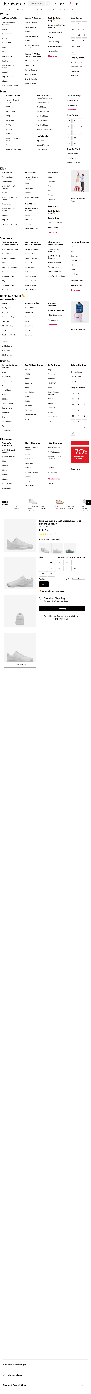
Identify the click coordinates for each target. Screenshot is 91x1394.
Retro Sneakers (8, 272)
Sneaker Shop (77, 280)
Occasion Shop (55, 32)
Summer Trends (55, 46)
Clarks (4, 386)
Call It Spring (7, 381)
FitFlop (5, 399)
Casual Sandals (31, 23)
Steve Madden (7, 422)
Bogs (50, 370)
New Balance (76, 260)
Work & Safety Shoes (10, 86)
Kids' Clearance (55, 443)
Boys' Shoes (30, 172)
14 (69, 144)
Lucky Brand (7, 408)
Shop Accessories (78, 329)
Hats (27, 321)
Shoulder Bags (7, 326)
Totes (4, 330)
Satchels (5, 321)
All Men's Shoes (13, 95)
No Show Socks (8, 355)
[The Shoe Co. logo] (14, 3)
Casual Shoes (7, 34)
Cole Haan (6, 390)
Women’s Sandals (33, 18)
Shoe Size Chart (55, 223)
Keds (27, 388)
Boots (4, 29)
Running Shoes (30, 74)
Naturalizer (6, 413)
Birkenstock (7, 377)
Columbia (51, 374)
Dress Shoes (10, 120)
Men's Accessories (56, 310)
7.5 (79, 35)
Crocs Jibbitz (30, 308)
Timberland (52, 417)
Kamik (50, 399)
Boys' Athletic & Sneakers (54, 250)
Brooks (27, 379)
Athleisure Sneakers (32, 61)
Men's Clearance (32, 443)
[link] (19, 505)
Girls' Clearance (54, 452)
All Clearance (54, 479)
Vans (27, 419)
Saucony (28, 406)
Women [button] (12, 10)
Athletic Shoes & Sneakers (8, 24)
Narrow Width (76, 62)
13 (80, 138)
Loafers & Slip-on (31, 472)
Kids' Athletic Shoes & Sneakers (56, 243)
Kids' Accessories (55, 315)
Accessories (53, 206)
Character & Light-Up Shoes (10, 198)
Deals (50, 483)
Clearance (52, 56)
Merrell (50, 403)
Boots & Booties (8, 457)
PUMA (50, 195)
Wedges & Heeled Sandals (32, 46)
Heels (4, 52)
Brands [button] (67, 10)
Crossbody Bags (8, 317)
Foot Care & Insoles (32, 317)
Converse (51, 182)
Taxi (3, 426)
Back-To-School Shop (78, 199)
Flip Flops (28, 32)
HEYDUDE (52, 383)
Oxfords (9, 134)
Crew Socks (6, 351)
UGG (49, 421)
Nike (50, 191)
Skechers (51, 200)
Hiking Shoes (7, 56)
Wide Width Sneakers (44, 129)
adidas (50, 177)
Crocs (50, 186)
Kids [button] (24, 10)
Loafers (5, 61)
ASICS (73, 251)
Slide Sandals (41, 150)
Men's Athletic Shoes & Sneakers (44, 96)
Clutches (5, 312)
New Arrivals (53, 51)
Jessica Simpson (8, 404)
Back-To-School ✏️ (44, 10)
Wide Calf (74, 76)
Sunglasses (29, 335)
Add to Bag (61, 609)
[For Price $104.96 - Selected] (57, 548)
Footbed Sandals (31, 36)
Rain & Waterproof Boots (9, 66)
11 (84, 47)
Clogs (4, 38)
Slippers (5, 81)
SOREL (50, 412)
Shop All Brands (78, 387)
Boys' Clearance (54, 448)
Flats (4, 47)
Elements (51, 379)
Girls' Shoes (30, 204)
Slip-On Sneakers (31, 79)
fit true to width (78, 579)
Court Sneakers (31, 258)
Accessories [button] (57, 10)
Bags (4, 303)
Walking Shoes (30, 84)
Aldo (4, 372)
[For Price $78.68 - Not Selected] (45, 548)
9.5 (84, 41)
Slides (27, 41)
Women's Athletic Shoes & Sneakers (33, 55)
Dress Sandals (30, 27)
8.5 (73, 41)
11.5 (69, 138)
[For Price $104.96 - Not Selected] (70, 548)
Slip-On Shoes (7, 77)
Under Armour (30, 415)
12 (73, 52)
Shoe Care (29, 326)
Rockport (51, 408)
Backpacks (6, 308)
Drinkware (29, 312)
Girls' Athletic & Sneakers (54, 257)
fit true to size (79, 557)
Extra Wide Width (74, 163)
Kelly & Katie (76, 377)
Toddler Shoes (7, 177)
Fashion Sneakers (31, 70)
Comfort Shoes (8, 43)
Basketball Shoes (43, 102)
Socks (5, 341)
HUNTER (51, 388)
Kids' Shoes (7, 172)
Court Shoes (29, 65)
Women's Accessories (53, 304)
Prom (50, 37)
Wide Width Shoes (9, 224)
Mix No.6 (74, 381)
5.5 (73, 29)
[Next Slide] (88, 502)
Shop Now (75, 469)
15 (75, 144)
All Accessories (32, 303)
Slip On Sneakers (54, 272)
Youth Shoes (7, 182)
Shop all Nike (44, 526)
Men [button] (19, 10)
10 (73, 47)
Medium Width (76, 67)
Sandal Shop (53, 42)
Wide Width (75, 71)
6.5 (84, 29)
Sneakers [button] (31, 10)
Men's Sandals (42, 136)
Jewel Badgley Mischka (53, 393)
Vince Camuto (8, 431)
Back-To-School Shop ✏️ (55, 19)
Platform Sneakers (9, 267)
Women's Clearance (7, 444)
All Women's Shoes (10, 18)
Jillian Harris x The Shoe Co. (56, 26)
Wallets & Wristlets (9, 335)
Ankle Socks (7, 346)
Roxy (4, 417)
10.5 (78, 47)
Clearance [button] (76, 10)
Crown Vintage (76, 372)
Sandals (5, 72)
